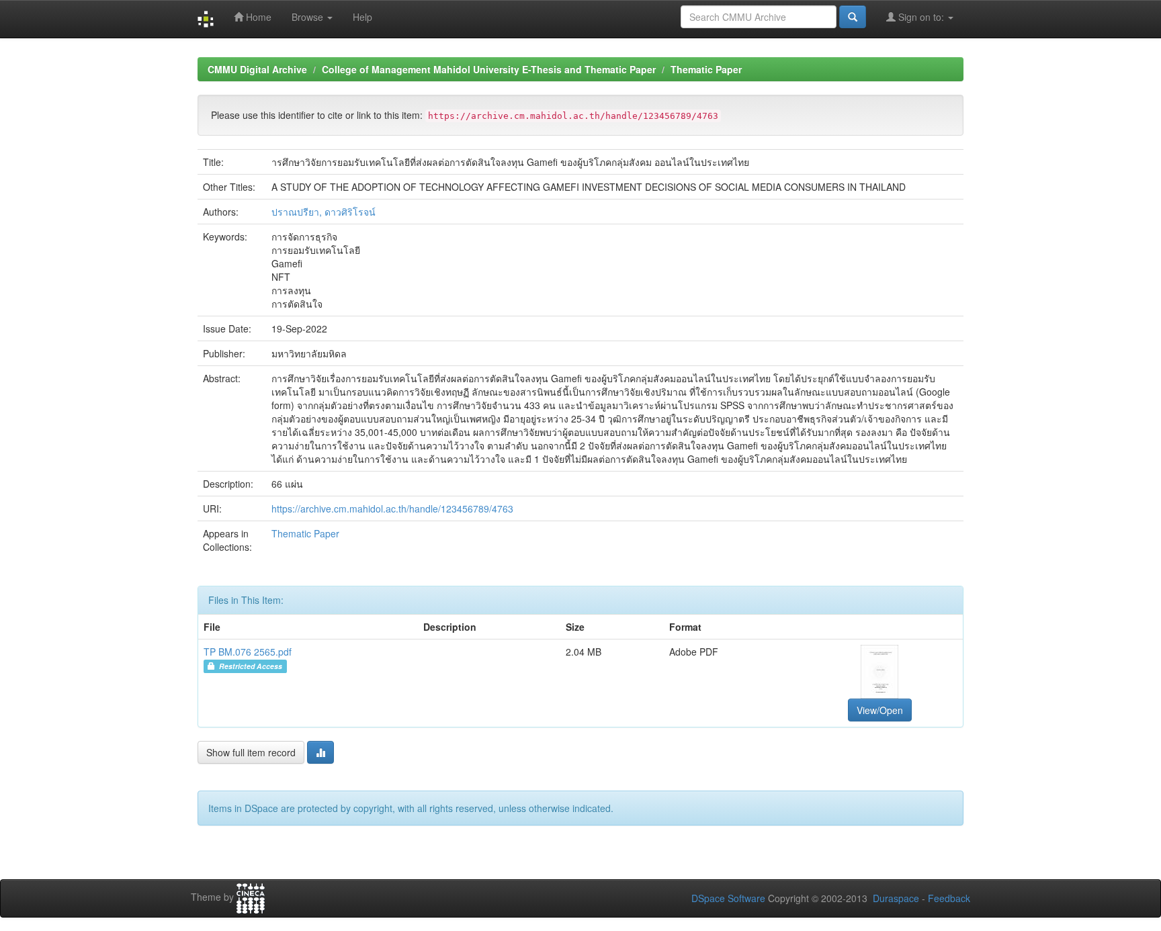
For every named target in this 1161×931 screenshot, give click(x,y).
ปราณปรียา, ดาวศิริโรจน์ (323, 211)
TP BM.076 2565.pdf (248, 651)
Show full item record (251, 752)
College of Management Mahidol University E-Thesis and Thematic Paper (489, 69)
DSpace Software (728, 898)
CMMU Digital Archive (257, 69)
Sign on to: (921, 17)
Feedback (949, 898)
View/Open (880, 710)
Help (362, 17)
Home (257, 17)
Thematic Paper (706, 69)
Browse (309, 17)
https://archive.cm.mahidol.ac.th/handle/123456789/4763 (392, 508)
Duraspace (896, 898)
